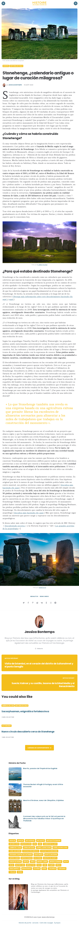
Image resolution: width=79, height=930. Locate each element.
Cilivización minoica (31, 851)
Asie (39, 844)
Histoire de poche (25, 923)
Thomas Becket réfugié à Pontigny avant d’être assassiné (43, 785)
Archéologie (14, 844)
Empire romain (26, 858)
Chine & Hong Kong (60, 847)
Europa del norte (50, 858)
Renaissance (26, 868)
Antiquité (40, 840)
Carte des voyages (46, 923)
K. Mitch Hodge (42, 265)
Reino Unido (44, 596)
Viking (19, 872)
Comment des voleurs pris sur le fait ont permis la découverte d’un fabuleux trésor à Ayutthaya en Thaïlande (44, 818)
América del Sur (8, 705)
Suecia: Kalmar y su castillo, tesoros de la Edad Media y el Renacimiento (43, 685)
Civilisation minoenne (49, 851)
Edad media (38, 854)
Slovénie (37, 868)
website (40, 649)
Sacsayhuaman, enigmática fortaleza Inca (25, 711)
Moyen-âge (20, 865)
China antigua (29, 847)
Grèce (33, 861)
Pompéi (51, 865)
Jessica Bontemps (15, 85)
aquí (11, 299)
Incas (66, 861)
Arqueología (26, 844)
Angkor (12, 840)
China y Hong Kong (44, 847)
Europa (6, 66)
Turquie (12, 872)
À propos (57, 923)
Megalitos (34, 596)
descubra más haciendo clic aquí (29, 513)
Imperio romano (55, 861)
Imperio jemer (42, 861)
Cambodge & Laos (50, 844)
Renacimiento (14, 868)
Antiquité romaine (53, 840)
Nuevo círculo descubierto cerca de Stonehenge (28, 731)
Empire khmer (14, 858)
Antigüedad (30, 840)
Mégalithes (31, 865)
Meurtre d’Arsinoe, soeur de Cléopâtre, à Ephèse (43, 800)
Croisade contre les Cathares (20, 854)
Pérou (58, 865)
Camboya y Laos (15, 847)
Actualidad (6, 725)
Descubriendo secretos (15, 526)
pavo (39, 865)
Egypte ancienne (51, 854)
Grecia (25, 861)
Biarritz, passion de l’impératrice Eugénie (40, 768)
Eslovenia (37, 858)
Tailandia (52, 868)
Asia (34, 844)
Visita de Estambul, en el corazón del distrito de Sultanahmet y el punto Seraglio (39, 665)
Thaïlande (62, 868)
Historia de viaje (16, 66)
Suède (44, 868)
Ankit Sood (42, 588)
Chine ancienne (15, 851)
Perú (44, 865)
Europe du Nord (15, 861)
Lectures (35, 923)
